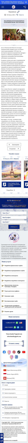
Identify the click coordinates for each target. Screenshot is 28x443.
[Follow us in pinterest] (14, 352)
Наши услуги (6, 261)
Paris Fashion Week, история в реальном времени (14, 184)
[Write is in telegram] (18, 327)
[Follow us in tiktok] (19, 352)
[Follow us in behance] (16, 357)
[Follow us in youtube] (24, 352)
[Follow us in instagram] (9, 352)
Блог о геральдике (8, 383)
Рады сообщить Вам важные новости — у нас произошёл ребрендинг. (12, 2)
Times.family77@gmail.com (14, 334)
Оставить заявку (14, 343)
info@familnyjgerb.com (14, 336)
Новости (21, 15)
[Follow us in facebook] (4, 352)
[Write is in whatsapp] (17, 323)
